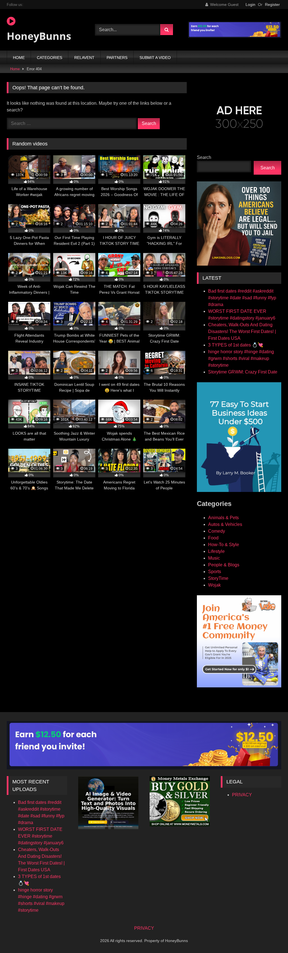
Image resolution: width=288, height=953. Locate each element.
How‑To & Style (223, 544)
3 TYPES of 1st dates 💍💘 (235, 345)
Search (204, 157)
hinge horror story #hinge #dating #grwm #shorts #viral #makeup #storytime (241, 358)
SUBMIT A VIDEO (155, 57)
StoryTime (218, 578)
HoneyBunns (39, 36)
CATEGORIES (49, 57)
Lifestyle (216, 551)
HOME (19, 57)
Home (15, 69)
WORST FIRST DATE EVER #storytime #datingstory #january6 (41, 836)
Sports (214, 571)
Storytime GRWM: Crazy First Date (242, 372)
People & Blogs (223, 564)
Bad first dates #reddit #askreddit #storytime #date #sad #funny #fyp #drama (242, 298)
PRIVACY (242, 794)
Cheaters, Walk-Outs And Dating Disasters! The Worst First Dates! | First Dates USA (242, 331)
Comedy (216, 531)
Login (250, 4)
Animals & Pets (223, 517)
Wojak (214, 585)
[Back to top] (270, 936)
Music (214, 558)
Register (272, 4)
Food (213, 537)
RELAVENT (84, 57)
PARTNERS (117, 57)
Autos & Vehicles (225, 524)
